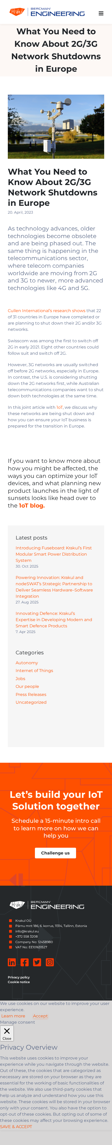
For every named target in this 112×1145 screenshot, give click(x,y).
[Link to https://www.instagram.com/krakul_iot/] (50, 962)
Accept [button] (40, 1016)
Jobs (20, 678)
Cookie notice (19, 982)
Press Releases (31, 694)
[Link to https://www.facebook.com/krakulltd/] (25, 962)
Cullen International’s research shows (46, 310)
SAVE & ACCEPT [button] (16, 1126)
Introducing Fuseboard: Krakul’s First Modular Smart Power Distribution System (54, 554)
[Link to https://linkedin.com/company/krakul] (12, 962)
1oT (60, 407)
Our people (27, 686)
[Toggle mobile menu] (101, 13)
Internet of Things (34, 670)
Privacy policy (19, 977)
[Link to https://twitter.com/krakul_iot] (37, 962)
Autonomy (27, 662)
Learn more (13, 1016)
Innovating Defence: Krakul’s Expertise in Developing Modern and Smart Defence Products (54, 619)
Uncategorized (31, 702)
